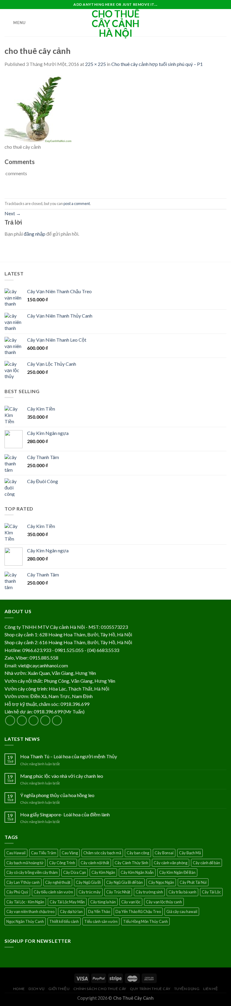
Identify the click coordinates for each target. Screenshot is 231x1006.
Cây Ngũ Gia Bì (88, 882)
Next (13, 213)
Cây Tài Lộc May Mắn (67, 901)
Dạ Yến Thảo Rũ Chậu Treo (138, 911)
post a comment (76, 203)
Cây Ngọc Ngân (161, 882)
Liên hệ (210, 988)
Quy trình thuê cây (150, 988)
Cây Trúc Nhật (118, 892)
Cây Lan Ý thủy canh (23, 882)
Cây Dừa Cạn (74, 872)
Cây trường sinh (149, 892)
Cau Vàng (70, 852)
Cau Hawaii (16, 852)
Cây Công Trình (62, 862)
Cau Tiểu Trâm (43, 852)
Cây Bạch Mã (190, 852)
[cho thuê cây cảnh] (38, 108)
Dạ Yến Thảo (99, 911)
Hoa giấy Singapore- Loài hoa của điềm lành (65, 814)
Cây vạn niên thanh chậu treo (30, 911)
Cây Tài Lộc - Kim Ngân (25, 901)
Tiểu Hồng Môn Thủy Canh (145, 921)
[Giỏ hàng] (223, 22)
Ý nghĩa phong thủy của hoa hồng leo (57, 795)
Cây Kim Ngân (103, 872)
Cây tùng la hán (103, 901)
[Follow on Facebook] (10, 720)
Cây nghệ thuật (57, 882)
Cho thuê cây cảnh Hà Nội (116, 23)
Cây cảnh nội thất (95, 862)
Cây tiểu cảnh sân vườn (53, 892)
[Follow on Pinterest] (57, 720)
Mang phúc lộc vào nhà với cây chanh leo (61, 776)
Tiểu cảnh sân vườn (101, 921)
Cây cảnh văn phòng (170, 862)
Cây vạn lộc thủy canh (164, 901)
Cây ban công (138, 852)
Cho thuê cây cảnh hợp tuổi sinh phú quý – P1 (157, 64)
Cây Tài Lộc (211, 892)
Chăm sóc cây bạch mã (102, 852)
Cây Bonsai (164, 852)
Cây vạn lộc (130, 901)
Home (19, 988)
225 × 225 (95, 64)
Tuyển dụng (187, 988)
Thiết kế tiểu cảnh (64, 921)
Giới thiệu (58, 988)
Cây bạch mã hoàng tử (25, 862)
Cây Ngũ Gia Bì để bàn (124, 882)
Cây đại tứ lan (71, 911)
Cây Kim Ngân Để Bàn (177, 872)
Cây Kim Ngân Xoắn (137, 872)
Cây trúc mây (90, 892)
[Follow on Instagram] (22, 720)
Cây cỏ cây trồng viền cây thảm (32, 872)
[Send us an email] (45, 720)
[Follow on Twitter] (33, 720)
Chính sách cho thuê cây (99, 988)
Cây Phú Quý (17, 892)
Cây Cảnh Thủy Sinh (131, 862)
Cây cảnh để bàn (206, 862)
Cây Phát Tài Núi (193, 882)
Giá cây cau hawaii (181, 911)
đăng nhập (34, 234)
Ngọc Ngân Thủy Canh (25, 921)
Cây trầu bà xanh (182, 892)
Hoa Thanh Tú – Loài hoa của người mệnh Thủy (68, 756)
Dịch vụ (37, 988)
